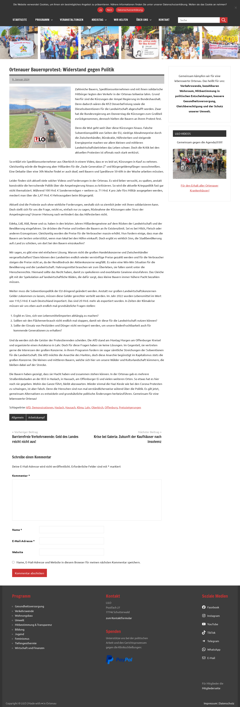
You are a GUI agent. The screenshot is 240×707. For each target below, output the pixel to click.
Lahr (87, 407)
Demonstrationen (42, 407)
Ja (100, 9)
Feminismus (22, 638)
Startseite (20, 20)
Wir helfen (121, 20)
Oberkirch (97, 407)
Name (17, 530)
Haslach (59, 407)
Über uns (142, 20)
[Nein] (235, 7)
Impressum (210, 703)
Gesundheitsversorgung (29, 606)
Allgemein (18, 417)
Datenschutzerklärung (130, 9)
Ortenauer (211, 185)
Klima (80, 407)
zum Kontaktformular (119, 618)
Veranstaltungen (71, 20)
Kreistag (97, 20)
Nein (109, 9)
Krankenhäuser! (199, 190)
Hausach (70, 407)
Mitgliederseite (211, 688)
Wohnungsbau (24, 615)
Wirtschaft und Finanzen (29, 648)
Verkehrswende (24, 611)
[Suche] (224, 20)
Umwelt (19, 620)
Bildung (19, 629)
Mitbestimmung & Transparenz (33, 624)
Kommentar (21, 475)
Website (17, 552)
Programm (42, 20)
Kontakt (164, 20)
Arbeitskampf (36, 417)
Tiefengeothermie (26, 643)
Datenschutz (226, 703)
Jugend (19, 634)
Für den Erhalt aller (193, 185)
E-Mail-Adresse (23, 541)
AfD (28, 407)
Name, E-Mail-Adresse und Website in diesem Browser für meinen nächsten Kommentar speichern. (78, 562)
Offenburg (111, 407)
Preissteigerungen (130, 407)
